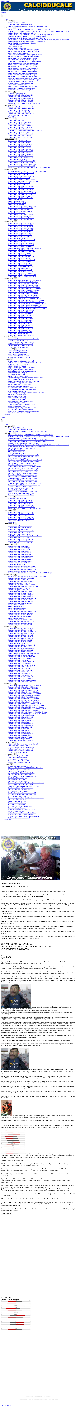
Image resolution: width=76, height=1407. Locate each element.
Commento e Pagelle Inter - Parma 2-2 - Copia (21, 260)
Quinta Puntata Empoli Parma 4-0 (18, 351)
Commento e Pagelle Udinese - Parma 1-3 (20, 271)
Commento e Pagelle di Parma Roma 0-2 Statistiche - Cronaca (26, 305)
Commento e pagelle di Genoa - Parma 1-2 (20, 208)
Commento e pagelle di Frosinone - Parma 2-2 (21, 166)
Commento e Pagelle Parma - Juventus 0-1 (20, 273)
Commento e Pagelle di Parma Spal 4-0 (19, 146)
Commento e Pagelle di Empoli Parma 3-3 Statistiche (23, 295)
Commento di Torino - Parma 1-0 (18, 174)
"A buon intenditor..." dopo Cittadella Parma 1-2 (22, 345)
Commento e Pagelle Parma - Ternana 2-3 (20, 134)
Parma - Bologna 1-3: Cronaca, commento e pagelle (23, 68)
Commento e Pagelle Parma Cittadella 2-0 (20, 112)
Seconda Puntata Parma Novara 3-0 (18, 356)
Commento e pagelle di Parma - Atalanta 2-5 (21, 173)
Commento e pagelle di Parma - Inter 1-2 (20, 235)
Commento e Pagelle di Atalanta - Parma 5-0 (21, 250)
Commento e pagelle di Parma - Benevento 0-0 (22, 206)
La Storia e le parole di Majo (16, 406)
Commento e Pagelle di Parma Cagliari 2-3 (20, 95)
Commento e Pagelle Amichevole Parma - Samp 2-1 (23, 276)
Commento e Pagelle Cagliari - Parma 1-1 (20, 127)
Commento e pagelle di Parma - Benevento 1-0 (22, 164)
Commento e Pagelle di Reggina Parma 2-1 (20, 156)
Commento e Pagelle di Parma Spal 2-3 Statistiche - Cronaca (26, 302)
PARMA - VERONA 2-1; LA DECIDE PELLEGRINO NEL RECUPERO (30, 29)
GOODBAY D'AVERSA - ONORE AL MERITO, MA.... (25, 362)
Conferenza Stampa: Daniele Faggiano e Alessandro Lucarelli (26, 378)
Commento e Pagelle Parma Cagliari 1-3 (20, 270)
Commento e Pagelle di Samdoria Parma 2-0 (21, 310)
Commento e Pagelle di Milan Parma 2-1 (20, 313)
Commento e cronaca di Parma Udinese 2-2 (21, 335)
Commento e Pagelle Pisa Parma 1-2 (18, 110)
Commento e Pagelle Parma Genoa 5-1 (19, 261)
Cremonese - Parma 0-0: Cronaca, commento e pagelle (24, 80)
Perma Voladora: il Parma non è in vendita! (20, 369)
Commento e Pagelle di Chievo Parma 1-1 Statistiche (23, 283)
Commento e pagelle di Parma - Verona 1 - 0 (21, 216)
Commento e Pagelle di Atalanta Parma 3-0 (20, 320)
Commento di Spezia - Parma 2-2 (18, 184)
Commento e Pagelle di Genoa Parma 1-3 (20, 323)
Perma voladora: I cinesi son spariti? (18, 386)
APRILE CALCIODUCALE (17, 366)
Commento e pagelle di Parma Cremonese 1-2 (21, 161)
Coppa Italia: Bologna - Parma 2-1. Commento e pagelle (24, 61)
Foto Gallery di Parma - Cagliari (17, 373)
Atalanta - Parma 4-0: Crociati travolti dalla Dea (22, 33)
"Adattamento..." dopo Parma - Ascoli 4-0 (20, 344)
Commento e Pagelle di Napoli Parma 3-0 (20, 327)
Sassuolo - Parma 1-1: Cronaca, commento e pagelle (23, 49)
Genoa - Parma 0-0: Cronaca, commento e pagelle (22, 73)
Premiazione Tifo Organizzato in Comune (20, 383)
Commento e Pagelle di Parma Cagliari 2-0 (20, 328)
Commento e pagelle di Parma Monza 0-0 (20, 157)
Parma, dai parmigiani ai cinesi (17, 394)
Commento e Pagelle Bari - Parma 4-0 (19, 124)
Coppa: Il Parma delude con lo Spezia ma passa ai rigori (24, 78)
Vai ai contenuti (5, 1)
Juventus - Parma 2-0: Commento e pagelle (20, 83)
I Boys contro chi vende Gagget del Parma (20, 409)
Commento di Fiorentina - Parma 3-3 (19, 178)
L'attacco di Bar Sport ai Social (17, 396)
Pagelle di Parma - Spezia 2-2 (16, 213)
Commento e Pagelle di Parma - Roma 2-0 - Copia (23, 181)
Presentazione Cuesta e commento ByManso (21, 90)
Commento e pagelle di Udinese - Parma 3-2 (21, 214)
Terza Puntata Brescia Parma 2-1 (17, 354)
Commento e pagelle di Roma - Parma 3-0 (20, 209)
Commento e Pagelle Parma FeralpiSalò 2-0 (21, 113)
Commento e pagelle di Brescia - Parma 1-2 (21, 223)
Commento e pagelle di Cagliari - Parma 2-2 (21, 243)
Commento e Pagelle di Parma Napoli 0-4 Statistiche (23, 297)
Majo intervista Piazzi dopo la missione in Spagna (22, 389)
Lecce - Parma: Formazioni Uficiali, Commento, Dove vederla (26, 41)
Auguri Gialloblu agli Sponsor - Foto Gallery (21, 367)
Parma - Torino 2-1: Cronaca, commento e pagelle (22, 76)
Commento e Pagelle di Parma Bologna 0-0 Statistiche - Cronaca (27, 308)
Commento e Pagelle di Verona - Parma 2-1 (21, 188)
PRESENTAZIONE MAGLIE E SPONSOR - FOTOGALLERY (27, 171)
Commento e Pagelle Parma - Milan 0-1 (19, 253)
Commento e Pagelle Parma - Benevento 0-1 (21, 125)
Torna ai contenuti (6, 1405)
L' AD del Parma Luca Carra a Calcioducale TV (22, 388)
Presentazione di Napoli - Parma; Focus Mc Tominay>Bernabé (26, 38)
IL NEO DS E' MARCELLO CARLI (19, 364)
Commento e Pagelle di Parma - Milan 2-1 (20, 100)
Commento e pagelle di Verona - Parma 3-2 (20, 233)
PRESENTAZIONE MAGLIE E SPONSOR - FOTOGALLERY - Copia (30, 167)
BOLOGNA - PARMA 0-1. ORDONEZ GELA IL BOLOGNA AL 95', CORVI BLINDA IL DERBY (38, 31)
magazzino (7, 414)
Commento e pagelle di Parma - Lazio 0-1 (20, 241)
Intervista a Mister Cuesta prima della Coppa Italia (22, 86)
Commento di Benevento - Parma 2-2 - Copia (21, 179)
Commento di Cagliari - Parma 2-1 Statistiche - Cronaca (24, 298)
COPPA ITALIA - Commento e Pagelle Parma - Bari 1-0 (25, 130)
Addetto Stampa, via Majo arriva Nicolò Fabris (22, 408)
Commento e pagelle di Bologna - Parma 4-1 (21, 218)
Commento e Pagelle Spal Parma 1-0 (19, 263)
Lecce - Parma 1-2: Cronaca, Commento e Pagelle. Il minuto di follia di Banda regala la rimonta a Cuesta (38, 39)
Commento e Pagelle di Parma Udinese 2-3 (20, 96)
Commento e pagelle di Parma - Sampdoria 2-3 (22, 226)
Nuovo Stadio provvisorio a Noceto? (19, 115)
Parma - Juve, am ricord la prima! (18, 376)
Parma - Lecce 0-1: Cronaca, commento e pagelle (22, 75)
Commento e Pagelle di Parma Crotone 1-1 (20, 149)
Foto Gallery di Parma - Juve (16, 374)
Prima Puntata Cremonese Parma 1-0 (19, 357)
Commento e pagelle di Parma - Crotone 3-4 (21, 176)
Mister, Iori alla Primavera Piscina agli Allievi (21, 404)
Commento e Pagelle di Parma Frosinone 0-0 (21, 318)
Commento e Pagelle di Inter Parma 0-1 (19, 330)
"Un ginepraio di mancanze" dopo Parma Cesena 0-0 (23, 339)
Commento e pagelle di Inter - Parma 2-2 (20, 211)
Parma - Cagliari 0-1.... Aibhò (16, 23)
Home (6, 19)
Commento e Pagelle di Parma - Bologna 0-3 (21, 189)
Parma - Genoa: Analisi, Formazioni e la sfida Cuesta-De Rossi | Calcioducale (31, 34)
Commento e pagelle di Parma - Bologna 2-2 (21, 228)
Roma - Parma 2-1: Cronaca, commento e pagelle (22, 70)
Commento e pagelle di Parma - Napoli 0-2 (20, 219)
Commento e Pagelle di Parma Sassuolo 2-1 (21, 315)
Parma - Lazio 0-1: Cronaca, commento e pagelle (22, 58)
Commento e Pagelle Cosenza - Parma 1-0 (20, 122)
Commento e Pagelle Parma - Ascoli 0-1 (20, 120)
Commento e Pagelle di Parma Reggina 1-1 (20, 142)
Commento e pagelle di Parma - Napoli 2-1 (20, 225)
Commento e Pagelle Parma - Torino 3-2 (20, 265)
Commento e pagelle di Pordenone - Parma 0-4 (22, 162)
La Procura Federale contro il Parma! (19, 413)
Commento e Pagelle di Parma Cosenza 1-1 (21, 152)
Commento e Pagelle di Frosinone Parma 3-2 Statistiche (24, 288)
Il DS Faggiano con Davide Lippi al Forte (20, 379)
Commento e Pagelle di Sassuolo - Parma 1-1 (21, 194)
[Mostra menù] (1, 14)
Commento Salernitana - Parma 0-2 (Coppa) (21, 137)
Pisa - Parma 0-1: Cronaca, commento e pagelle (22, 60)
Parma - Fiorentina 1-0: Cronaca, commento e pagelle (23, 56)
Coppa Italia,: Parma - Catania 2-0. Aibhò (20, 24)
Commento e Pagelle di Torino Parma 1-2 (20, 317)
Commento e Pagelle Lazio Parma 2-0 (19, 268)
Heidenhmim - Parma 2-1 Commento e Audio (21, 88)
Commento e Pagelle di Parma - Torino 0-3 (20, 198)
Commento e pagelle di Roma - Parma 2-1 (20, 230)
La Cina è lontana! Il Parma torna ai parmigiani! (22, 371)
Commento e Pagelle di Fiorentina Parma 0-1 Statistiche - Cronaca (27, 307)
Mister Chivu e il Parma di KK (17, 93)
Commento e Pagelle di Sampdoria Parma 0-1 (21, 251)
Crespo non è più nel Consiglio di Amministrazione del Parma (26, 393)
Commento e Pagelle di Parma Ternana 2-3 (20, 147)
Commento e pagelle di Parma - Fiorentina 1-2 (21, 231)
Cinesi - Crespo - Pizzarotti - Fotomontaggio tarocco (23, 411)
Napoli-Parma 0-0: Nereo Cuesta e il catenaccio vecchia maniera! (27, 36)
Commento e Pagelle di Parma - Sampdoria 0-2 (22, 193)
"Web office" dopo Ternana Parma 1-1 (19, 340)
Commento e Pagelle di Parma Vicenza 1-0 (20, 154)
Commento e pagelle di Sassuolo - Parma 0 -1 (21, 240)
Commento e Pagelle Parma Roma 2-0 (19, 255)
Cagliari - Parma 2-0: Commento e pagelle (20, 81)
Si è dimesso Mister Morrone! (16, 399)
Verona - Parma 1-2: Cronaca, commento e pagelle (23, 65)
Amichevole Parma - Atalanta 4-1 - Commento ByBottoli (25, 103)
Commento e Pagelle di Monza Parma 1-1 (20, 144)
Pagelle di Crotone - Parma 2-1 (17, 199)
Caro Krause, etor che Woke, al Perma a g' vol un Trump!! (25, 55)
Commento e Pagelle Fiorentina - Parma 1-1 (21, 256)
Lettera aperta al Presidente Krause (18, 53)
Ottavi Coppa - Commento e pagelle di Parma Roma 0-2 (24, 248)
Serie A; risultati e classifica (16, 46)
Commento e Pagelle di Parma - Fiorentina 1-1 (21, 101)
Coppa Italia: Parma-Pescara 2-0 (17, 85)
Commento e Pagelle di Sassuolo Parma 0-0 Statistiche (24, 287)
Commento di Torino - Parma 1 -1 (18, 238)
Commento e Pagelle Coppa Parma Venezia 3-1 (22, 275)
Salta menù (4, 12)
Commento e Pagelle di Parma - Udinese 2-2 (21, 186)
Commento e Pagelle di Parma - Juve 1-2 (20, 332)
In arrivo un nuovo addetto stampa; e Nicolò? (21, 361)
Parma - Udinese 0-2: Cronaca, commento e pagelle (23, 63)
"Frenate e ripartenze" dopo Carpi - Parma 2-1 (21, 342)
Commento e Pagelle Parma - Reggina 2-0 (20, 132)
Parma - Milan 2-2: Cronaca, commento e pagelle (22, 66)
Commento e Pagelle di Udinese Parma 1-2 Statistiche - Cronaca (27, 303)
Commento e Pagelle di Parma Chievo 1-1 (20, 312)
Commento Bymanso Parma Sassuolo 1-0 (20, 266)
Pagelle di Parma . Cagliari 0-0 (17, 203)
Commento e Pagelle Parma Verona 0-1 (19, 258)
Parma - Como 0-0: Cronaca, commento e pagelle (22, 71)
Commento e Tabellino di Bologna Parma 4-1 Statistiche (24, 280)
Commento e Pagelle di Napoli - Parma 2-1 (20, 98)
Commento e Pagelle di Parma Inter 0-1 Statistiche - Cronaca (26, 300)
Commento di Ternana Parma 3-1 (18, 159)
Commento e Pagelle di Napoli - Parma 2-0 (20, 191)
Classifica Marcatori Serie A (16, 44)
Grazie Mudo (12, 117)
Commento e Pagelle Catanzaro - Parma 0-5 (21, 108)
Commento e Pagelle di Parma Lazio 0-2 (20, 322)
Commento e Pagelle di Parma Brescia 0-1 (20, 151)
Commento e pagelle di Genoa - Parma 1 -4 (21, 236)
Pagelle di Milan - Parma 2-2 (16, 204)
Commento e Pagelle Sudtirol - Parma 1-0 (20, 129)
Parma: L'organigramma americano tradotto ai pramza (23, 51)
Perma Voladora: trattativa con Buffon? (19, 384)
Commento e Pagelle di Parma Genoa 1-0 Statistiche (23, 293)
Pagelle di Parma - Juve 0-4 (16, 201)
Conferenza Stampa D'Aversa (16, 403)
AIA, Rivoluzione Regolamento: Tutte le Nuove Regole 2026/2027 (28, 26)
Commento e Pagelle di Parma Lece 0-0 (19, 141)
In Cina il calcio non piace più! (17, 391)
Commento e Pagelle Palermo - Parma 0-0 (20, 107)
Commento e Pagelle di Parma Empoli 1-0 (20, 325)
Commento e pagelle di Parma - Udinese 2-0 (21, 245)
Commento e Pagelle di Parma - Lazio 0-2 (20, 196)
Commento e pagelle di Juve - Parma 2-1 (20, 246)
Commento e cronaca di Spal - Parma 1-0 (20, 333)
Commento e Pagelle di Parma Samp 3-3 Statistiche (23, 282)
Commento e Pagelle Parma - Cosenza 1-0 (20, 135)
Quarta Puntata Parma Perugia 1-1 (18, 352)
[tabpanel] (38, 823)
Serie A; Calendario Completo (17, 48)
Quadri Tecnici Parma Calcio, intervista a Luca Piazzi (23, 381)
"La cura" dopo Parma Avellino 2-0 (18, 347)
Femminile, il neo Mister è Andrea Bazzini (20, 401)
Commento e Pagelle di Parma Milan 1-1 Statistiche (23, 285)
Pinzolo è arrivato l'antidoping (17, 398)
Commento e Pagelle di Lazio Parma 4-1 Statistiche (23, 292)
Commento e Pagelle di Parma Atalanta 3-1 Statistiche (24, 290)
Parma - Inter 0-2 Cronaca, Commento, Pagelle (22, 43)
